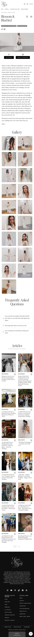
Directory (6, 9)
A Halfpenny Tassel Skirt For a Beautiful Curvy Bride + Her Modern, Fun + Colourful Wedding (25, 508)
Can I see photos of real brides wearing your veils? (17, 332)
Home (2, 9)
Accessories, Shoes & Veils (14, 9)
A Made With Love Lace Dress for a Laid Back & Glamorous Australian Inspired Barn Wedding (24, 414)
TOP (31, 633)
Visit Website (9, 57)
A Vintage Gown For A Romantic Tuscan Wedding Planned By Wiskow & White (9, 414)
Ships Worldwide (22, 26)
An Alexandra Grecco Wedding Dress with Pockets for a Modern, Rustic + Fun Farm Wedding (7, 445)
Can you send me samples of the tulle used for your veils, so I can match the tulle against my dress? (17, 318)
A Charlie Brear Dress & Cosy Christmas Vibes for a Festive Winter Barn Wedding (8, 477)
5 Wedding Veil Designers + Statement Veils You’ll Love (25, 444)
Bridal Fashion (21, 440)
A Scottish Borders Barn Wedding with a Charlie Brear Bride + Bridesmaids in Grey (8, 508)
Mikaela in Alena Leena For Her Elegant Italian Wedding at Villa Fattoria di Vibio (8, 379)
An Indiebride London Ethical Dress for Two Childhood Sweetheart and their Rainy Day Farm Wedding (9, 539)
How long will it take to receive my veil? (15, 325)
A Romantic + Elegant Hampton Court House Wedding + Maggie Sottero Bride (25, 477)
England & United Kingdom (9, 26)
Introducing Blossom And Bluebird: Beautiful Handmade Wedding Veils (25, 537)
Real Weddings (5, 373)
